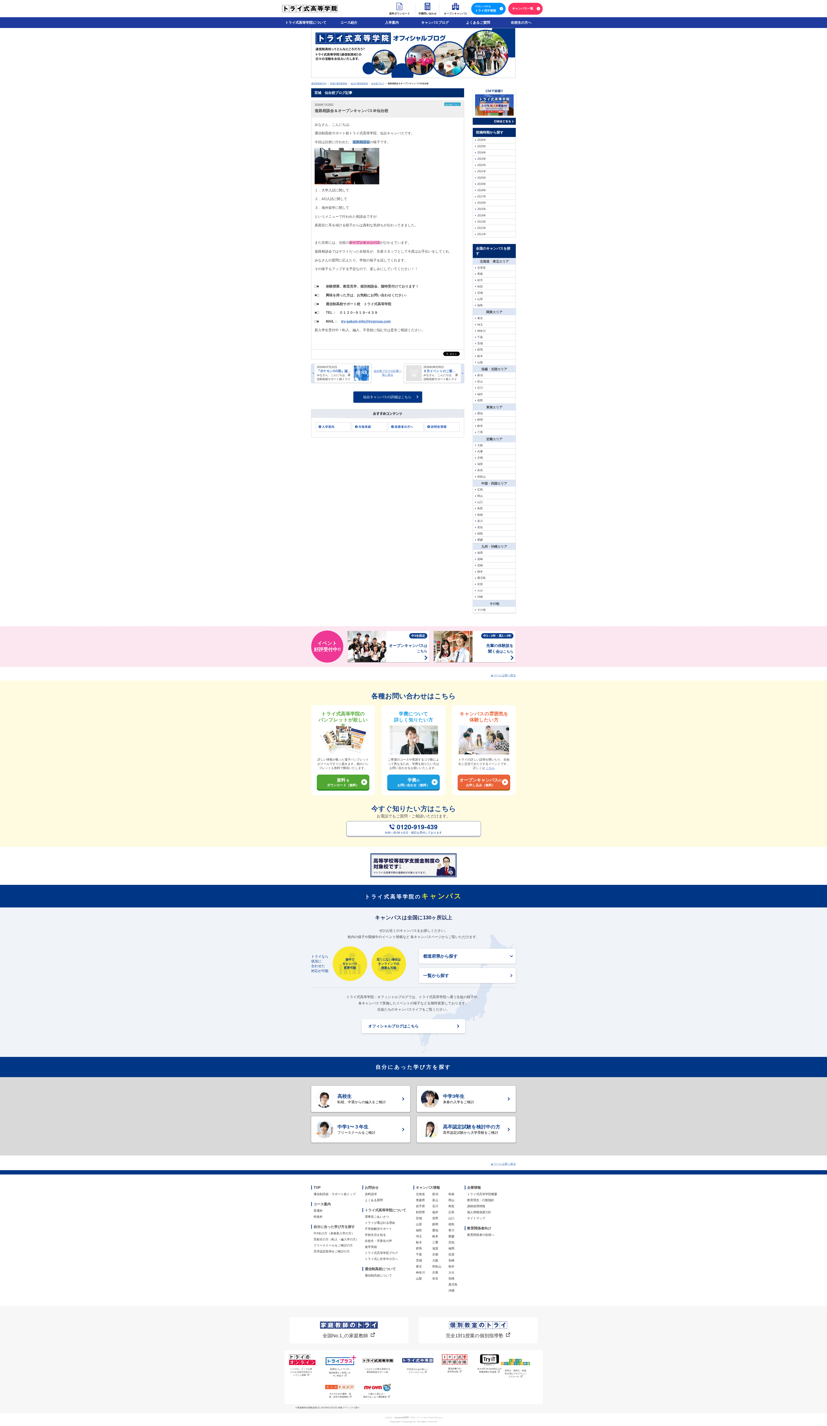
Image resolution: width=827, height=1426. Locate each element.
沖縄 (451, 1290)
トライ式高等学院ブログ (381, 1253)
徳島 (451, 1224)
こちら (490, 768)
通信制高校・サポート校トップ (335, 1194)
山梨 (419, 1278)
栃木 (419, 1242)
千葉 (419, 1254)
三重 (435, 1242)
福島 (419, 1230)
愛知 (435, 1230)
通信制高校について (378, 1275)
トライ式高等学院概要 (482, 1194)
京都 (435, 1254)
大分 (451, 1272)
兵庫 (435, 1272)
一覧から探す (436, 975)
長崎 (451, 1260)
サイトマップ (476, 1218)
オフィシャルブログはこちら (393, 1026)
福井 (435, 1212)
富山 (435, 1200)
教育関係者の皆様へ (480, 1234)
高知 (451, 1242)
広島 (451, 1212)
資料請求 (371, 1194)
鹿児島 (452, 1284)
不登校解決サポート (378, 1228)
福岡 (451, 1248)
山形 (419, 1224)
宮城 (419, 1218)
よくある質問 (374, 1200)
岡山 (451, 1200)
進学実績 (371, 1247)
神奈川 (420, 1272)
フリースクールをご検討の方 (333, 1245)
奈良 (435, 1278)
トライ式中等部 (485, 8)
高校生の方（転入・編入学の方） (336, 1239)
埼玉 (419, 1236)
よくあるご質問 (478, 22)
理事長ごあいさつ (377, 1216)
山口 (451, 1218)
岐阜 (435, 1236)
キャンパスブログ (435, 22)
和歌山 (436, 1266)
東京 (419, 1266)
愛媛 (451, 1236)
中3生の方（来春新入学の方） (334, 1233)
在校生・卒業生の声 (378, 1241)
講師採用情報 (476, 1206)
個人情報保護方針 (479, 1212)
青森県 (420, 1200)
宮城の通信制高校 (338, 83)
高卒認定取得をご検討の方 (332, 1251)
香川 (451, 1230)
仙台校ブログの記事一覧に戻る (388, 372)
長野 (435, 1218)
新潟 (435, 1194)
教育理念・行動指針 (480, 1200)
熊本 (451, 1266)
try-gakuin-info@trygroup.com (366, 321)
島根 (451, 1194)
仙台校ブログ (377, 83)
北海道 (420, 1194)
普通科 (318, 1210)
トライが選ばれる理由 (380, 1222)
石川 (435, 1206)
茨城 (419, 1260)
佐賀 (451, 1254)
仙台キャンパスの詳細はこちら (387, 397)
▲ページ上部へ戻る (503, 675)
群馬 (419, 1248)
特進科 (318, 1216)
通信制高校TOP (318, 83)
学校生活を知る (375, 1234)
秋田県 (420, 1212)
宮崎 (451, 1278)
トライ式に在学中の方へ (381, 1259)
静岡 (435, 1224)
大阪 (435, 1260)
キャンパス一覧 (522, 8)
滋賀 (435, 1248)
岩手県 (420, 1206)
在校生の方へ (521, 22)
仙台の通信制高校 (359, 83)
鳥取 (451, 1206)
